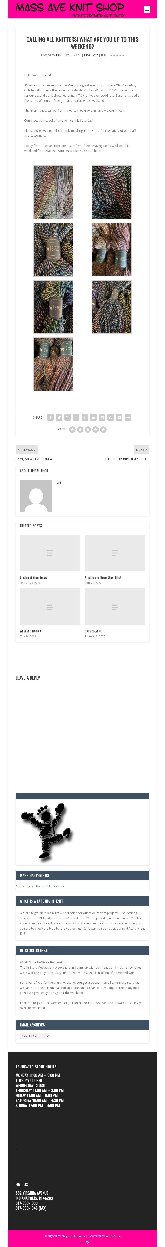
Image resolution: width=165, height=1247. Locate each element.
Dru (58, 55)
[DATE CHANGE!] (115, 606)
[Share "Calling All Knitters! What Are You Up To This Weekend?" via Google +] (67, 417)
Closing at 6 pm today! (34, 577)
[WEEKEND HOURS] (50, 606)
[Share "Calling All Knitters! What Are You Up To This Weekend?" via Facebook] (50, 417)
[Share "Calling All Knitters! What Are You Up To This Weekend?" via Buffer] (102, 417)
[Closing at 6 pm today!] (50, 553)
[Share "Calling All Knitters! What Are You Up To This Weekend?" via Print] (128, 417)
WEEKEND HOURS (30, 631)
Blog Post (91, 55)
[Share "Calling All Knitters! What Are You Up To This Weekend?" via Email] (119, 417)
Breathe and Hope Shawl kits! (103, 577)
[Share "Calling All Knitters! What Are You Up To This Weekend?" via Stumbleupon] (110, 417)
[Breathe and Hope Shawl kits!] (115, 553)
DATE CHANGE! (93, 631)
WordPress (113, 1236)
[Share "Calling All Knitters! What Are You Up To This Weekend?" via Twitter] (59, 417)
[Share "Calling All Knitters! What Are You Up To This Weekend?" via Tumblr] (76, 417)
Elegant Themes (73, 1236)
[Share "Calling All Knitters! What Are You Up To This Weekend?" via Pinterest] (85, 417)
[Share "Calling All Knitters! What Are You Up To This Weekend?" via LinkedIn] (93, 417)
